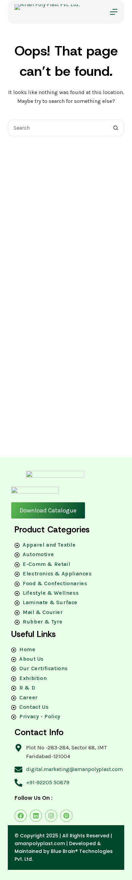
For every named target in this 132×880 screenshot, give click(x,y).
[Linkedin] (36, 816)
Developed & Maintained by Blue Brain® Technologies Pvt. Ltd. (64, 851)
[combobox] (58, 127)
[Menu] (113, 12)
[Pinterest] (66, 816)
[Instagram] (51, 816)
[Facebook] (21, 816)
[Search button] (116, 128)
